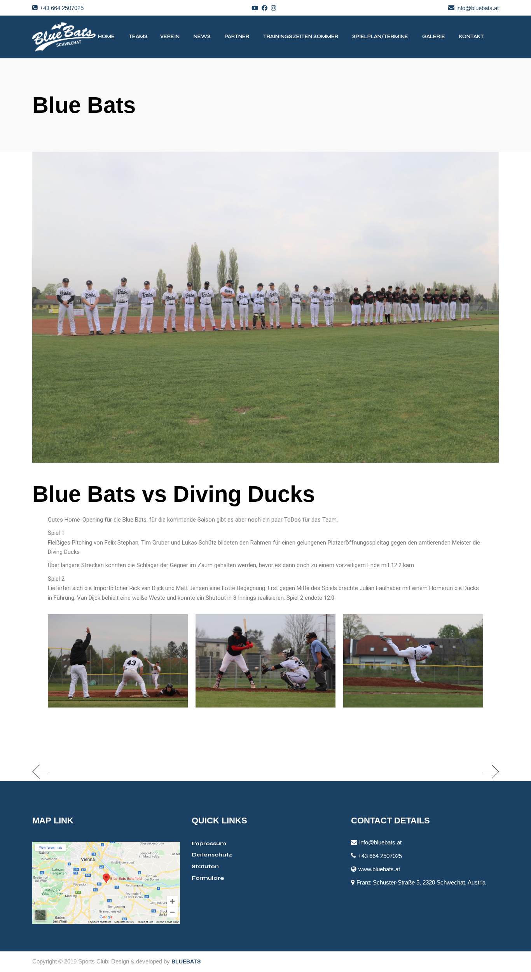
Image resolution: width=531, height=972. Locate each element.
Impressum (209, 843)
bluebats (186, 961)
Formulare (208, 878)
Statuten (205, 866)
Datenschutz (212, 854)
